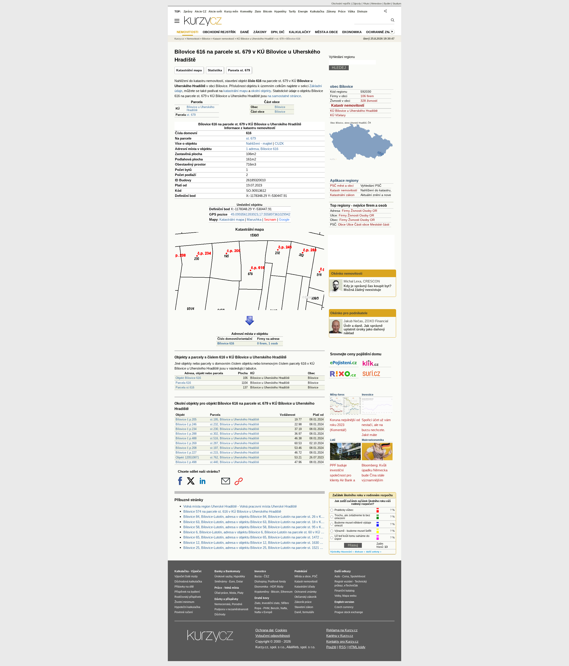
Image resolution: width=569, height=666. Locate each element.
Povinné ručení (183, 612)
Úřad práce (221, 592)
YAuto (366, 3)
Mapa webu (349, 595)
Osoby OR (370, 210)
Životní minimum (184, 602)
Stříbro (285, 603)
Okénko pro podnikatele (348, 313)
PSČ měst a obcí (342, 185)
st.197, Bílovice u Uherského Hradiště (234, 448)
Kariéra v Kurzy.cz (339, 636)
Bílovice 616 (225, 343)
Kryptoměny (261, 591)
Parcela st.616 (185, 387)
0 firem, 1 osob (267, 343)
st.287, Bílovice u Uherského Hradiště (234, 443)
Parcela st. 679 (239, 70)
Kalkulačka (317, 11)
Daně (244, 32)
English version (344, 602)
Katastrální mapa (189, 70)
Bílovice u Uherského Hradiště (200, 108)
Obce (342, 224)
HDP (273, 586)
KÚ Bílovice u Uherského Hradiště (354, 110)
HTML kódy (357, 647)
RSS (342, 647)
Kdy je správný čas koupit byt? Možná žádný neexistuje (367, 288)
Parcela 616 (183, 382)
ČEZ (266, 576)
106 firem (367, 96)
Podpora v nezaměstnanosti (231, 609)
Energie (303, 11)
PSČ (315, 576)
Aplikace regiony (344, 180)
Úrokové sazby (223, 576)
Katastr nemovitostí (347, 105)
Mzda (232, 592)
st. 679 (191, 114)
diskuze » (360, 551)
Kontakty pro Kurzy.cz (342, 641)
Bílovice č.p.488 (186, 438)
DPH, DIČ (277, 32)
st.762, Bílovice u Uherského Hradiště (234, 457)
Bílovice (280, 107)
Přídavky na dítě (184, 586)
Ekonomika (352, 32)
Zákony (331, 11)
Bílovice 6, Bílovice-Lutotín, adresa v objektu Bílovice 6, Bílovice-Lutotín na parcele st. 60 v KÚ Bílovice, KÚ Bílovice (254, 532)
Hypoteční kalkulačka (187, 607)
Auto (337, 576)
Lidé (332, 440)
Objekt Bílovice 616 (188, 378)
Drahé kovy (261, 598)
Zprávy (188, 11)
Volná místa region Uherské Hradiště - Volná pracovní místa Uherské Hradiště (240, 506)
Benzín (275, 608)
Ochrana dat (264, 630)
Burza (258, 576)
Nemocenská (222, 604)
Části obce (361, 224)
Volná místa (231, 587)
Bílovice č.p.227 (186, 452)
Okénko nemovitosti (346, 273)
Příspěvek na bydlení (187, 591)
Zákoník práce (303, 602)
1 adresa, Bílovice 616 (262, 149)
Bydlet (387, 3)
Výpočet (196, 571)
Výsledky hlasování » (342, 551)
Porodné (237, 604)
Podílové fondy (277, 581)
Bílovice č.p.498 (186, 462)
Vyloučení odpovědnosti (272, 636)
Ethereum (287, 591)
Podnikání (301, 571)
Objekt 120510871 (187, 457)
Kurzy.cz (179, 38)
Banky (218, 571)
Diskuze (362, 11)
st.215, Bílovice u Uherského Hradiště (234, 452)
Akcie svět (215, 11)
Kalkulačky (300, 32)
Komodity (246, 11)
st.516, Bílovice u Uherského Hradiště (234, 438)
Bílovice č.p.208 (186, 448)
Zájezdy (356, 3)
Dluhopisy (260, 581)
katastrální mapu (235, 91)
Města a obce (326, 32)
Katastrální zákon (342, 195)
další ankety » (373, 551)
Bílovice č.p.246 (186, 424)
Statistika (215, 70)
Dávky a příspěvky (226, 599)
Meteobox (376, 3)
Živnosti (356, 210)
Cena (345, 576)
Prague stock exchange (349, 612)
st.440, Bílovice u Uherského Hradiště (234, 462)
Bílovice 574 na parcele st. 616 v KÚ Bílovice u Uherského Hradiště (232, 511)
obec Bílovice (341, 86)
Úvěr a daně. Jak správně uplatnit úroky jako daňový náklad (364, 329)
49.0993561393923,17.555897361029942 (260, 214)
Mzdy (280, 586)
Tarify (292, 11)
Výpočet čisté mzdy (186, 576)
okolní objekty (261, 91)
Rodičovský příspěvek (187, 596)
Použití (331, 647)
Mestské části (379, 224)
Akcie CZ (200, 11)
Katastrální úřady (305, 586)
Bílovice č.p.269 (186, 443)
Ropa (257, 608)
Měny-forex (337, 394)
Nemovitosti (193, 38)
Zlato (258, 11)
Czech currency (344, 607)
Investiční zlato (271, 603)
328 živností (369, 100)
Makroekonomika (373, 440)
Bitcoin (267, 11)
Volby (338, 595)
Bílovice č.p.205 (186, 419)
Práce (342, 11)
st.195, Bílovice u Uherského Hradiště (234, 419)
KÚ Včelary (338, 115)
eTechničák (351, 585)
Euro (232, 581)
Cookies (281, 630)
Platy (240, 592)
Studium (397, 3)
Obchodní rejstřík (340, 3)
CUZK (279, 143)
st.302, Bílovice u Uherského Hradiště (234, 433)
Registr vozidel (344, 581)
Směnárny (220, 581)
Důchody (219, 614)
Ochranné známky (382, 32)
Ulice (350, 224)
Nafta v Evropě (263, 612)
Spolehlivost (357, 576)
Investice (367, 394)
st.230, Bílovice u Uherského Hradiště (234, 429)
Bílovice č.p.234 (186, 429)
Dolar (239, 581)
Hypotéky (280, 11)
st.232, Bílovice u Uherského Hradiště (234, 424)
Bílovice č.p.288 (186, 433)
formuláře (308, 612)
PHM (266, 608)
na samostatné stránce (284, 96)
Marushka (254, 219)
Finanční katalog (345, 590)
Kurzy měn (231, 11)
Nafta (283, 608)
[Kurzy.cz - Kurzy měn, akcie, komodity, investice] (203, 25)
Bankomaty (233, 571)
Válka (351, 11)
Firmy (346, 210)
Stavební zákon (304, 607)
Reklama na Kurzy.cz (342, 630)
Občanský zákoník (306, 596)
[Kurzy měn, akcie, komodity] (210, 638)
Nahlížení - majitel (259, 143)
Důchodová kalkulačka (188, 581)
